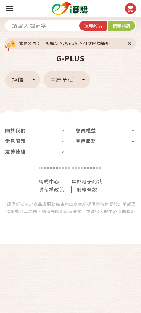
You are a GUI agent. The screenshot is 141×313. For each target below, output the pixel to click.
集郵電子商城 (87, 181)
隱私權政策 (51, 189)
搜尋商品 (93, 25)
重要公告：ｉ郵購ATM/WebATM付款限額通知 (64, 43)
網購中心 (49, 181)
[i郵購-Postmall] (69, 8)
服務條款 (87, 189)
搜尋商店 (121, 25)
